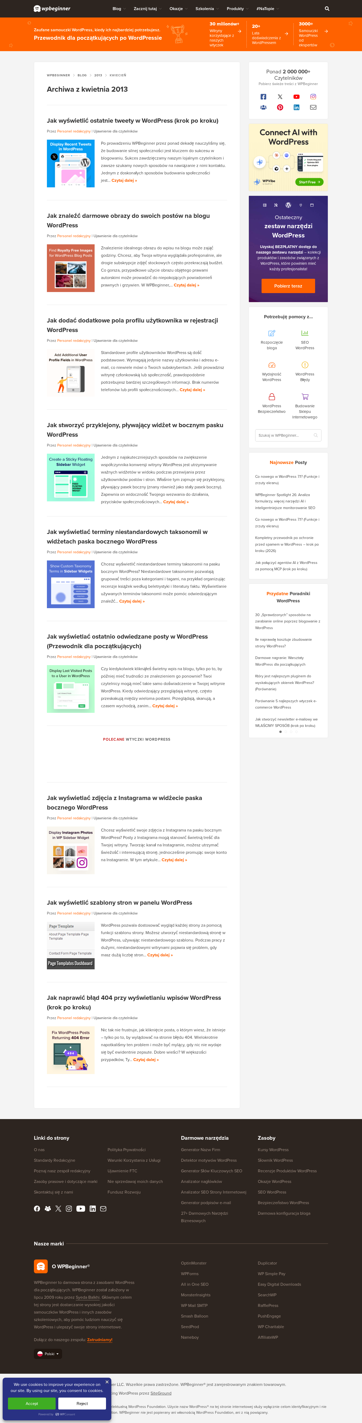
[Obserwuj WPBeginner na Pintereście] (280, 107)
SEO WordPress (272, 1192)
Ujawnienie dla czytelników (116, 131)
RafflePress (268, 1305)
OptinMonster (193, 1263)
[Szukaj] (327, 8)
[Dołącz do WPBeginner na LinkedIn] (296, 107)
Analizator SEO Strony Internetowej (213, 1192)
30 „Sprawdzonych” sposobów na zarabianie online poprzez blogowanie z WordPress (287, 621)
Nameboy (190, 1337)
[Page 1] (280, 732)
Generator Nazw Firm (200, 1150)
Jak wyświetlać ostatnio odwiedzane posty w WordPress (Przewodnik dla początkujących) (127, 641)
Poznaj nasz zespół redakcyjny (62, 1171)
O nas (39, 1150)
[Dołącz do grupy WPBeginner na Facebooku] (263, 107)
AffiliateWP (268, 1337)
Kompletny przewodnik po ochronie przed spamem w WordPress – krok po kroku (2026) (287, 544)
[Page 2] (285, 732)
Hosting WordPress (120, 1393)
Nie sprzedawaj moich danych (135, 1181)
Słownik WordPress (275, 1160)
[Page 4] (296, 732)
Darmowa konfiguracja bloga (284, 1213)
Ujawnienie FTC (122, 1171)
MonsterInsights (195, 1295)
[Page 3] (291, 732)
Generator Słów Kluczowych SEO (211, 1171)
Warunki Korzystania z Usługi (134, 1160)
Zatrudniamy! (99, 1340)
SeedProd (190, 1327)
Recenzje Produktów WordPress (287, 1171)
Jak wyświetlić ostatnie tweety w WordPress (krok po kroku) (132, 120)
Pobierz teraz (288, 285)
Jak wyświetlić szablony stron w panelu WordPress (119, 902)
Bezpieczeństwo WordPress (283, 1203)
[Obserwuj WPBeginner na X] (280, 96)
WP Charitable (271, 1327)
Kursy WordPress (273, 1150)
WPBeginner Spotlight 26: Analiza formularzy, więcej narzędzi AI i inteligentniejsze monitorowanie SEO (285, 501)
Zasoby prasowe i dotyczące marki (66, 1181)
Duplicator (267, 1263)
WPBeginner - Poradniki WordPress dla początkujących (52, 8)
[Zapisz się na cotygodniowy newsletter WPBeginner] (313, 107)
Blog (117, 9)
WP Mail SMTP (194, 1305)
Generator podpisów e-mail (206, 1203)
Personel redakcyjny (74, 131)
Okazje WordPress (274, 1181)
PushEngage (269, 1316)
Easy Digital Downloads (279, 1284)
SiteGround (161, 1393)
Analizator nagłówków (201, 1181)
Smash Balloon (194, 1316)
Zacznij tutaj (145, 9)
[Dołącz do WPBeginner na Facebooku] (263, 96)
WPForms (189, 1274)
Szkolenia (205, 9)
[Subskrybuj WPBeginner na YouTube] (296, 96)
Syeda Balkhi (88, 1297)
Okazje (176, 9)
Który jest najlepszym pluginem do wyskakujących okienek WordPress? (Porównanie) (284, 682)
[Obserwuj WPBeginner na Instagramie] (313, 96)
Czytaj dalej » (124, 180)
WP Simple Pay (271, 1274)
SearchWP (267, 1295)
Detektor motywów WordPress (209, 1160)
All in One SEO (195, 1284)
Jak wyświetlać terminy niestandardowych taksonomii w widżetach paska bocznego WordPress (127, 536)
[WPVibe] (288, 157)
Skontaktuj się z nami (53, 1192)
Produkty (235, 9)
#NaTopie (265, 9)
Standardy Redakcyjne (54, 1160)
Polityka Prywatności (127, 1150)
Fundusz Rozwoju (124, 1192)
